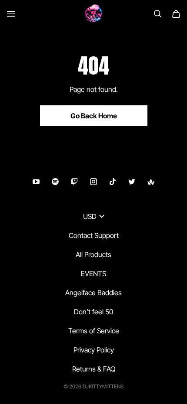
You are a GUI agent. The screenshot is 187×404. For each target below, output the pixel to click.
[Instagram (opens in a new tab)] (93, 181)
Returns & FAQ (93, 369)
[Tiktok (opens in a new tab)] (112, 181)
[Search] (158, 14)
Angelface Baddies (93, 292)
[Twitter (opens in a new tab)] (131, 181)
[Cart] (176, 14)
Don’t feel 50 (93, 311)
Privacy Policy (93, 349)
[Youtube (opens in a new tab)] (36, 181)
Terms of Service (93, 330)
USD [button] (90, 216)
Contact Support (94, 235)
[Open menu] (11, 14)
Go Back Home (93, 115)
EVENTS (93, 273)
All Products (93, 254)
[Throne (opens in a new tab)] (150, 181)
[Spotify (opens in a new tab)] (55, 181)
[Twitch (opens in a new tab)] (74, 181)
